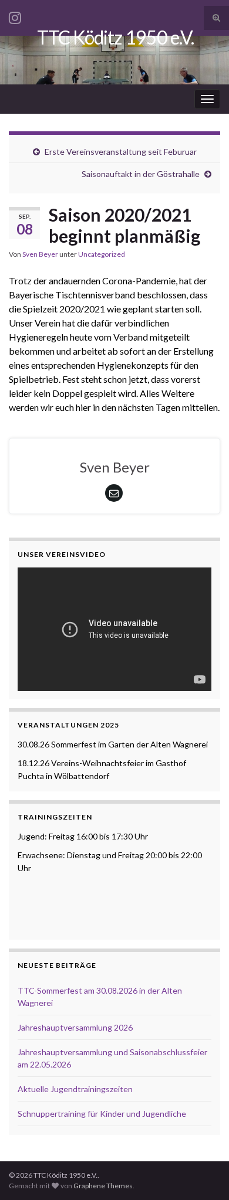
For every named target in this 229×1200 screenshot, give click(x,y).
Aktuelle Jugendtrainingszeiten (75, 1089)
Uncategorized (101, 254)
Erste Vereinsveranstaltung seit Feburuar (121, 152)
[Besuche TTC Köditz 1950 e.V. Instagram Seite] (15, 15)
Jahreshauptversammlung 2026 (75, 1027)
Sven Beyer (40, 254)
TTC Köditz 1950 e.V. (115, 37)
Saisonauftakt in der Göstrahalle (141, 174)
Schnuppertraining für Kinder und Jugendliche (102, 1114)
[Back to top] (202, 1173)
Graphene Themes (103, 1185)
